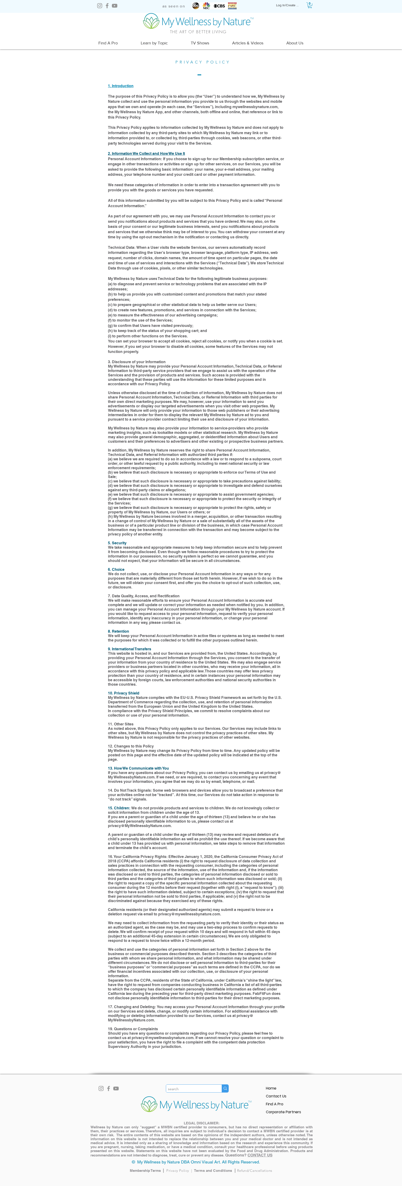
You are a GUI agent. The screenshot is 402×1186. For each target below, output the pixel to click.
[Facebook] (107, 5)
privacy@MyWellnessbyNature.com (139, 826)
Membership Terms (148, 1171)
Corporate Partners (283, 1112)
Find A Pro (274, 1104)
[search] (225, 1088)
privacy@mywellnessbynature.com (189, 914)
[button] (309, 5)
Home (271, 1088)
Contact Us (276, 1096)
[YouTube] (114, 5)
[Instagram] (99, 5)
